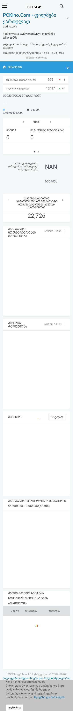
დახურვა (14, 707)
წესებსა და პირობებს (49, 697)
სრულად (57, 417)
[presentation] (23, 122)
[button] (54, 231)
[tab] (36, 18)
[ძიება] (62, 6)
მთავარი (15, 67)
